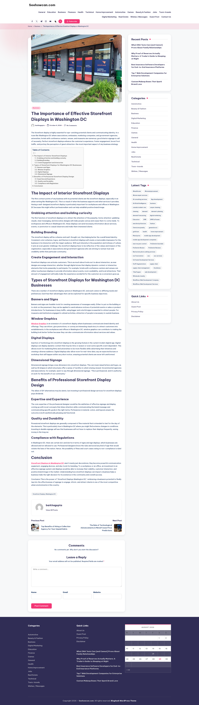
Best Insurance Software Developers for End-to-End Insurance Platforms (148, 65)
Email (65, 592)
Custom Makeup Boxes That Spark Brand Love (146, 82)
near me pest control (139, 244)
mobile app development (152, 235)
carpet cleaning (155, 207)
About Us (135, 302)
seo (148, 256)
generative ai (153, 227)
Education (135, 123)
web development (151, 272)
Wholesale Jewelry (139, 276)
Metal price (136, 235)
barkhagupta (54, 505)
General (134, 137)
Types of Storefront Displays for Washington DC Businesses (58, 165)
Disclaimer (135, 316)
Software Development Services (143, 260)
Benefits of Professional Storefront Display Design (54, 177)
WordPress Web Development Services (145, 284)
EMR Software (155, 219)
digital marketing (155, 215)
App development (157, 199)
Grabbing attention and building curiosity (51, 158)
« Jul (128, 670)
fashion (152, 223)
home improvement (157, 231)
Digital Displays (43, 172)
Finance (134, 128)
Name (33, 592)
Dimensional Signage (45, 174)
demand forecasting (139, 215)
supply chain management (141, 268)
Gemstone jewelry (139, 227)
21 (153, 654)
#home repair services (140, 195)
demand (144, 211)
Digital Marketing (138, 118)
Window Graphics (44, 170)
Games (134, 133)
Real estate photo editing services (144, 252)
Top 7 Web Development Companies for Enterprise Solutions (149, 74)
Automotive (136, 104)
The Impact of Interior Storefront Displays (50, 156)
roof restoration (138, 256)
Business (36, 108)
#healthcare (137, 191)
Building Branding (43, 160)
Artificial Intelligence (139, 203)
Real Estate (136, 157)
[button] (72, 21)
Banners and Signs (43, 167)
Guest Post (136, 307)
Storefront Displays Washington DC (44, 494)
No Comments (72, 125)
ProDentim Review (138, 248)
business (153, 203)
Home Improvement (139, 147)
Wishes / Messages (139, 171)
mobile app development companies (144, 239)
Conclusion (38, 186)
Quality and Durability (45, 181)
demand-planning (157, 211)
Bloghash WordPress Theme (123, 701)
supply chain (154, 264)
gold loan (136, 231)
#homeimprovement (151, 191)
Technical (135, 161)
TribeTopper (137, 272)
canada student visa (139, 207)
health (145, 231)
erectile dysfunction (139, 223)
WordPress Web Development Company (146, 280)
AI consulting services (140, 199)
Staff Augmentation (139, 264)
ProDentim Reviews (154, 248)
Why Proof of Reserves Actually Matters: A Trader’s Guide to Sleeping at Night (148, 56)
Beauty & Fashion (138, 109)
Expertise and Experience (46, 179)
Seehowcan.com (42, 5)
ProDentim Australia (156, 244)
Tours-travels (137, 166)
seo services (158, 256)
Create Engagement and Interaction (50, 163)
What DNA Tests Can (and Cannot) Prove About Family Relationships (147, 46)
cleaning (135, 211)
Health (134, 142)
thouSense (157, 268)
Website (97, 592)
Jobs (133, 152)
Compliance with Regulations (48, 183)
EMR (144, 219)
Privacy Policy (137, 311)
